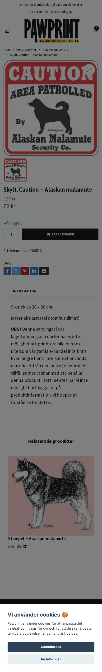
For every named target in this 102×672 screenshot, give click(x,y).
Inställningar (51, 659)
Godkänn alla (51, 647)
